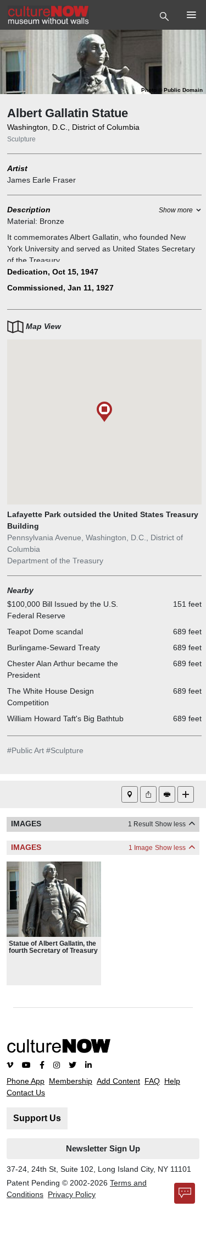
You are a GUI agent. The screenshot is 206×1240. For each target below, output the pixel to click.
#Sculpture (64, 750)
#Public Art (25, 750)
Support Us (37, 1118)
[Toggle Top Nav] (166, 15)
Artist (17, 168)
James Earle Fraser (41, 179)
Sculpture (21, 139)
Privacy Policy (72, 1194)
